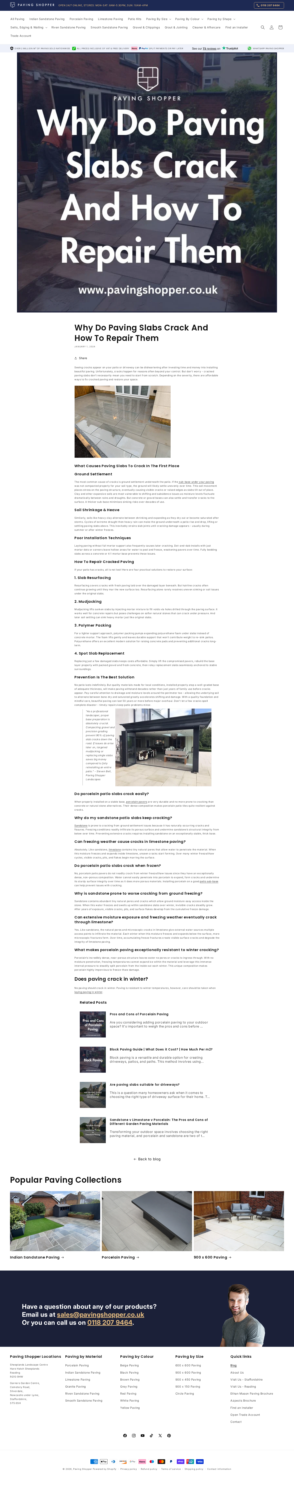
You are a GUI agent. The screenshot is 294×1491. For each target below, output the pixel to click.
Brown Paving (130, 1379)
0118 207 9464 (109, 1322)
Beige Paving (129, 1365)
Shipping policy (194, 1468)
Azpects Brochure (243, 1400)
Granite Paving (75, 1386)
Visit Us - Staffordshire (246, 1379)
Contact (236, 1421)
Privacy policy (128, 1468)
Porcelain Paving (118, 1257)
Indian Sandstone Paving (35, 1257)
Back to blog (149, 1159)
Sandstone (80, 825)
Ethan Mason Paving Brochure (251, 1393)
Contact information (219, 1468)
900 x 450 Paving (188, 1379)
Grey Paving (129, 1386)
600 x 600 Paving (188, 1365)
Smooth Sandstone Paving (84, 1400)
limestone (115, 849)
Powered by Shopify (105, 1469)
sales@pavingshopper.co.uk (100, 1314)
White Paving (129, 1400)
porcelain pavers (136, 801)
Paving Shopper (82, 1469)
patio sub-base (209, 881)
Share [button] (83, 358)
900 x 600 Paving (210, 1257)
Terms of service (171, 1468)
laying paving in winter (88, 991)
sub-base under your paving (196, 482)
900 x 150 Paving (187, 1386)
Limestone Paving (77, 1379)
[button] (158, 19)
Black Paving (129, 1372)
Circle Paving (184, 1393)
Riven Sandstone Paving (82, 1393)
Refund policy (149, 1468)
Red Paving (128, 1393)
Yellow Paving (130, 1407)
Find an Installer (241, 1407)
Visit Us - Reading (243, 1386)
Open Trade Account (245, 1414)
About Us (237, 1372)
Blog (233, 1365)
